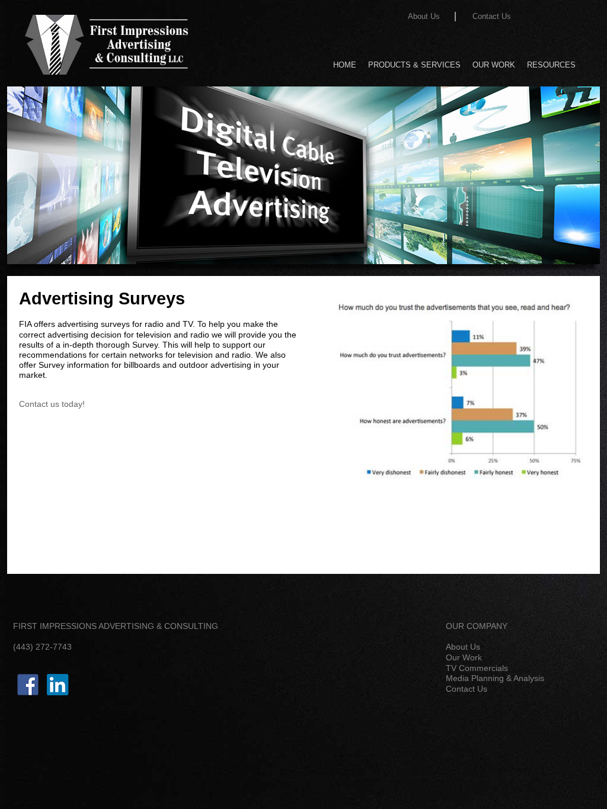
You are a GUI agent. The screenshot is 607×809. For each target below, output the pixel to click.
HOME (344, 64)
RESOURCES (551, 64)
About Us (424, 16)
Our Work (464, 657)
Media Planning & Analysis (495, 678)
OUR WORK (493, 64)
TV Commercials (477, 668)
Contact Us (491, 16)
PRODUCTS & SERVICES (414, 64)
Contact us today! (52, 404)
